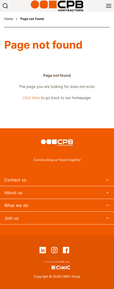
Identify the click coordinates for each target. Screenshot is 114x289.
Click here (31, 97)
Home (8, 19)
